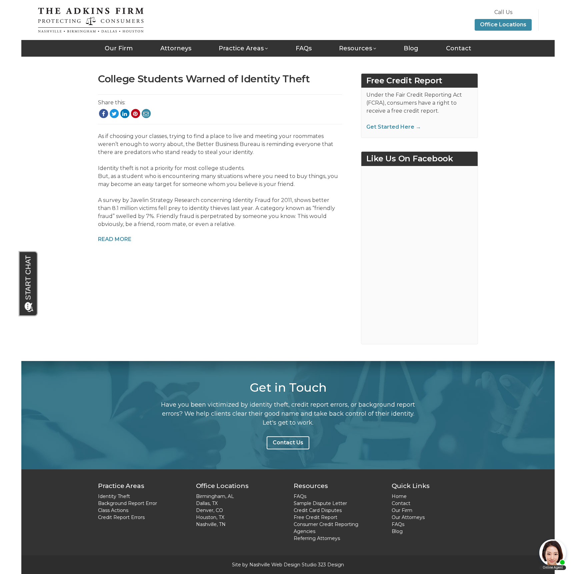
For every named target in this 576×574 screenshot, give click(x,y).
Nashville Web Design (274, 565)
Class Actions (113, 510)
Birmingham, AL (215, 496)
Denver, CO (209, 510)
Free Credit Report (315, 517)
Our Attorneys (408, 517)
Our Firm (119, 48)
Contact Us (288, 442)
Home (399, 496)
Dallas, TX (207, 503)
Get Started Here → (393, 127)
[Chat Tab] (29, 283)
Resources (355, 48)
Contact (458, 48)
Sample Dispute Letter (320, 503)
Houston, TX (210, 517)
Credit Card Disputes (318, 510)
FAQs (304, 48)
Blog (411, 48)
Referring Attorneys (317, 538)
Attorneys (175, 48)
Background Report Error (127, 503)
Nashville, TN (211, 524)
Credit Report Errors (121, 517)
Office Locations (503, 24)
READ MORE (114, 239)
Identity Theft (114, 496)
